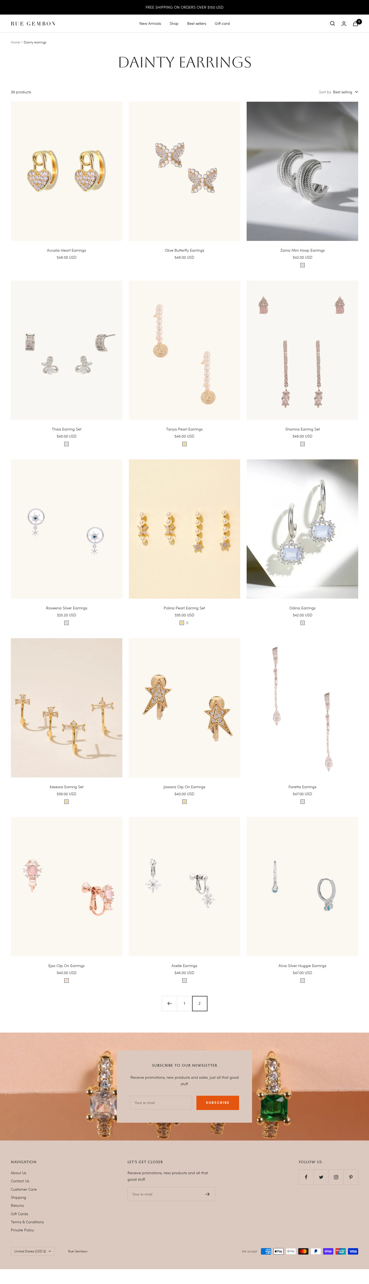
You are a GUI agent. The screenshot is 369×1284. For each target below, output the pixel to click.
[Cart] (355, 23)
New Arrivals (150, 23)
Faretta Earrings (302, 786)
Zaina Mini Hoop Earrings (302, 250)
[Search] (332, 23)
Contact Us (20, 1180)
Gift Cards (19, 1213)
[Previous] (169, 1003)
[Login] (343, 23)
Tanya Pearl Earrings (184, 429)
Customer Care (24, 1189)
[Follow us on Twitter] (321, 1177)
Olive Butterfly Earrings (184, 250)
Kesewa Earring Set (66, 786)
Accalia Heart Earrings (66, 250)
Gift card (222, 23)
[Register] (207, 1194)
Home (15, 42)
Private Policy (22, 1229)
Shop (174, 23)
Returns (17, 1205)
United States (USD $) (30, 1251)
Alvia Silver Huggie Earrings (302, 965)
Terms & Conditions (27, 1221)
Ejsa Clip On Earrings (66, 965)
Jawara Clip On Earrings (184, 786)
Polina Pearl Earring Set (184, 607)
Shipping (18, 1197)
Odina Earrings (302, 607)
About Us (18, 1172)
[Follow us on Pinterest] (350, 1177)
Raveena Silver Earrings (66, 607)
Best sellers (196, 23)
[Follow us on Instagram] (335, 1177)
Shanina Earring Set (302, 429)
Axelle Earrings (184, 965)
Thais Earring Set (66, 429)
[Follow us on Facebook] (306, 1177)
